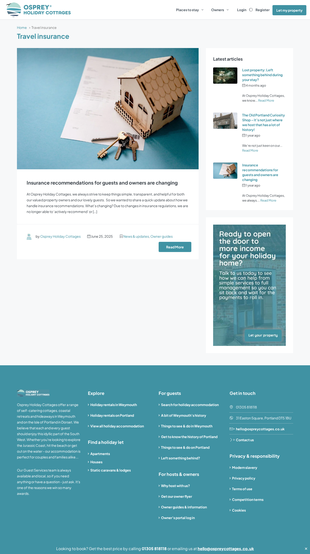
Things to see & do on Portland (185, 447)
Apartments (100, 453)
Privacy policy (243, 478)
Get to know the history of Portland (189, 436)
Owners (217, 10)
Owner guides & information (184, 507)
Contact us (245, 440)
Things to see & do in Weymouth (186, 426)
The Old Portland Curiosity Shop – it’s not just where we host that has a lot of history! (263, 122)
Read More (175, 247)
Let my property (289, 10)
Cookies (239, 510)
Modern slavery (244, 467)
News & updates (136, 236)
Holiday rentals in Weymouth (113, 404)
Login (241, 10)
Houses (96, 462)
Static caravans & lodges (110, 470)
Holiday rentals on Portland (112, 415)
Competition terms (248, 499)
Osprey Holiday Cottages (60, 236)
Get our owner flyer (176, 496)
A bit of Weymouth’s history (183, 415)
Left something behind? (180, 458)
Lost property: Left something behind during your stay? (262, 75)
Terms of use (242, 489)
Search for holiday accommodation (190, 404)
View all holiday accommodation (117, 426)
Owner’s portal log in (178, 517)
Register (263, 10)
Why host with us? (175, 485)
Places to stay (187, 10)
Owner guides (161, 236)
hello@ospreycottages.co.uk (226, 548)
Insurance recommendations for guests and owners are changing (102, 182)
